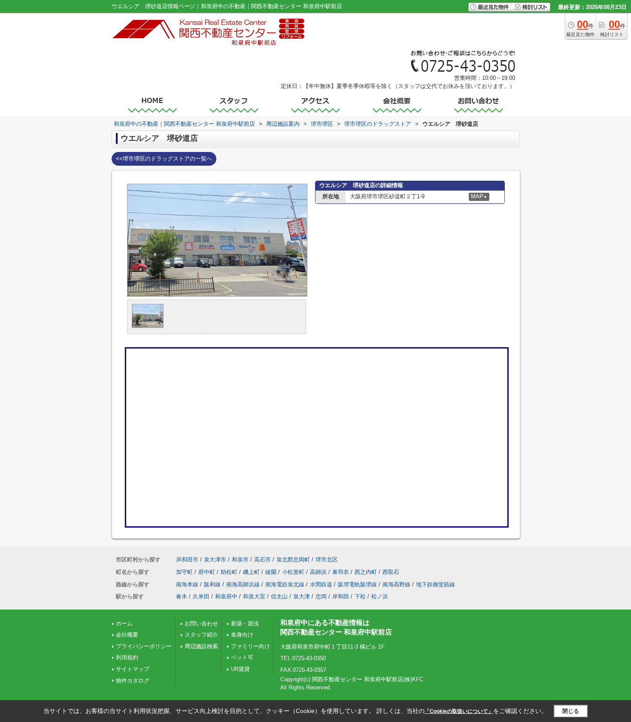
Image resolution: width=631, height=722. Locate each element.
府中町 (206, 572)
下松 (360, 596)
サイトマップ (132, 669)
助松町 (229, 572)
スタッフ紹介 (201, 634)
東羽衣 (340, 572)
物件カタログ (132, 680)
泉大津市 (215, 559)
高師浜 (318, 572)
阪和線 (212, 584)
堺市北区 (327, 559)
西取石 (390, 572)
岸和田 (340, 596)
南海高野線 (396, 584)
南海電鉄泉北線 (284, 584)
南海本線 (187, 584)
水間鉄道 (321, 584)
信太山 (279, 596)
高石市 (262, 559)
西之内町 (366, 572)
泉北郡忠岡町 (293, 559)
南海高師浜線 (243, 584)
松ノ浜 (379, 596)
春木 (181, 596)
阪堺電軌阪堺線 (357, 584)
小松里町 (293, 572)
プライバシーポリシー (144, 646)
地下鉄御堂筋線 (435, 584)
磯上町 (251, 572)
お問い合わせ (201, 623)
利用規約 (127, 657)
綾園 (270, 572)
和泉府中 (226, 596)
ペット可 (242, 657)
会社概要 (127, 634)
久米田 (201, 596)
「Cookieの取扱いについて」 (459, 711)
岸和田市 (187, 559)
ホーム (124, 623)
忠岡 (321, 596)
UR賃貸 (240, 669)
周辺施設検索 (201, 646)
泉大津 (301, 596)
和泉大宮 (254, 596)
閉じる (570, 711)
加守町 (184, 572)
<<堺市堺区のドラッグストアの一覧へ (164, 158)
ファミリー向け (250, 646)
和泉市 (240, 559)
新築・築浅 (245, 623)
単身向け (242, 634)
